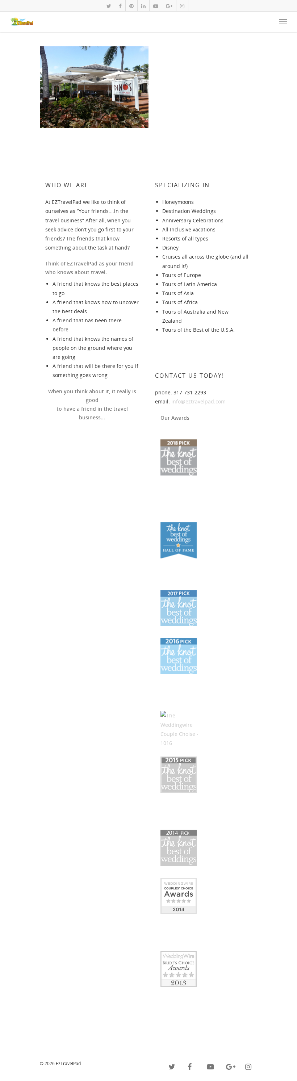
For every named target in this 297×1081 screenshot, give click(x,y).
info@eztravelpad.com (198, 401)
